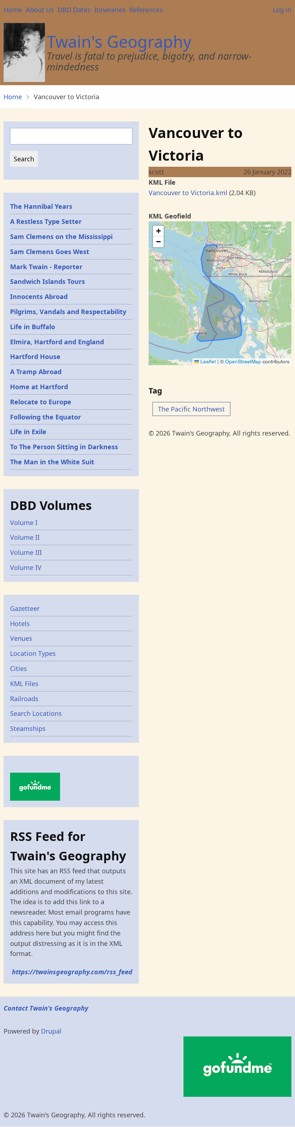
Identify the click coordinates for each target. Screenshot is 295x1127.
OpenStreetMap (243, 361)
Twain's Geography (119, 41)
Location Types (33, 653)
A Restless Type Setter (46, 221)
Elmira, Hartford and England (57, 341)
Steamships (28, 728)
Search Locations (36, 713)
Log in (282, 9)
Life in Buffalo (32, 326)
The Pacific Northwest (191, 409)
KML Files (24, 683)
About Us (40, 9)
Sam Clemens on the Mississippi (61, 236)
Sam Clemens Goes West (49, 251)
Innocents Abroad (39, 296)
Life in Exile (28, 431)
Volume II (25, 537)
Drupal (51, 1031)
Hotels (20, 623)
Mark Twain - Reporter (46, 266)
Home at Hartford (39, 386)
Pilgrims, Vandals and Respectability (68, 311)
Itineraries (110, 9)
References (146, 9)
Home (13, 9)
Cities (18, 668)
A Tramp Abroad (36, 371)
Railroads (24, 698)
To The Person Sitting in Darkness (64, 446)
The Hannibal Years (41, 206)
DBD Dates (74, 9)
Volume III (26, 552)
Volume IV (25, 567)
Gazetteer (25, 608)
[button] (158, 231)
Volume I (23, 522)
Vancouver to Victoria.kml (188, 192)
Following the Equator (45, 417)
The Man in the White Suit (52, 461)
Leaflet (207, 361)
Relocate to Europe (40, 401)
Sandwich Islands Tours (47, 281)
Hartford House (35, 356)
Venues (21, 638)
